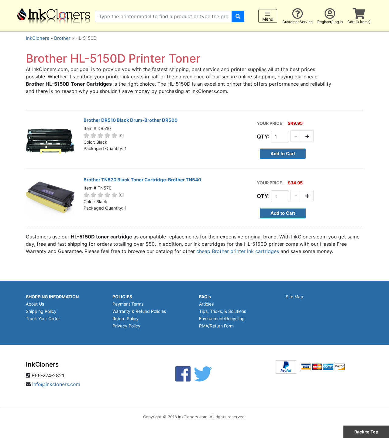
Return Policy (125, 318)
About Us (35, 303)
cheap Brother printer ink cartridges (237, 251)
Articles (206, 303)
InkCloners (37, 38)
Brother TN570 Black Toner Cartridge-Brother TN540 (142, 180)
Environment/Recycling (222, 318)
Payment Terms (127, 303)
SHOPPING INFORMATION (52, 296)
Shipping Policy (41, 311)
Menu (267, 19)
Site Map (294, 296)
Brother (62, 38)
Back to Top (366, 431)
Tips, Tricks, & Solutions (222, 311)
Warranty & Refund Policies (139, 311)
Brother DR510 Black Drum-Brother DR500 (130, 120)
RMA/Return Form (216, 325)
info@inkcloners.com (56, 384)
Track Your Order (43, 318)
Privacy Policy (126, 325)
